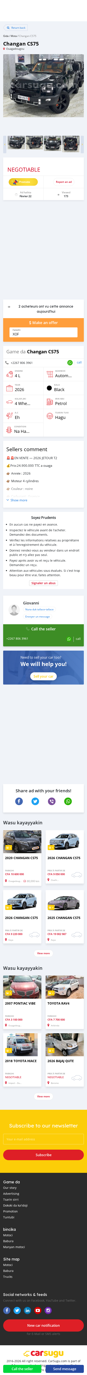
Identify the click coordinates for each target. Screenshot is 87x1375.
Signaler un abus (43, 583)
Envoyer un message (37, 616)
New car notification (43, 1325)
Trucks (7, 1277)
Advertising (11, 1194)
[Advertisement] (43, 252)
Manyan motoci (14, 1247)
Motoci (8, 1235)
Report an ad (64, 182)
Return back (18, 27)
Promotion (10, 1211)
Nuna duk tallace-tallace (39, 609)
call (79, 362)
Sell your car (43, 676)
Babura (8, 1241)
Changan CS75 (27, 36)
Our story (9, 1188)
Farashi (16, 329)
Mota (14, 36)
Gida (6, 36)
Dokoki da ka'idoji (15, 1205)
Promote (24, 182)
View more (43, 953)
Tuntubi (8, 1217)
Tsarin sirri (11, 1199)
